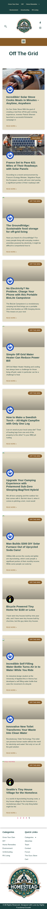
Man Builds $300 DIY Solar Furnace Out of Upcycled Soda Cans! (23, 546)
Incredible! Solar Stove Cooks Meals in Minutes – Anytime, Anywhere (22, 100)
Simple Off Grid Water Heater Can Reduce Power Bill (22, 357)
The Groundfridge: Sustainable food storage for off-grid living (22, 228)
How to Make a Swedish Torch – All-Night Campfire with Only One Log (23, 420)
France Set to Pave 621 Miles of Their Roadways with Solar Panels (21, 165)
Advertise (28, 841)
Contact (28, 848)
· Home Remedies (31, 4)
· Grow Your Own (13, 4)
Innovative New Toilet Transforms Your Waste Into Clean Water (21, 729)
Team (27, 845)
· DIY (22, 4)
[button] (5, 26)
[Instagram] (40, 28)
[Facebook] (40, 23)
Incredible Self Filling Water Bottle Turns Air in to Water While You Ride (23, 666)
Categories (29, 837)
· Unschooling (24, 10)
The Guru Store (31, 856)
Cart (26, 859)
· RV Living (34, 10)
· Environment (13, 10)
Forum (27, 852)
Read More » (11, 126)
